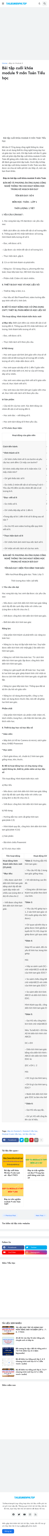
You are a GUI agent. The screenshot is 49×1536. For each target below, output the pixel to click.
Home (4, 63)
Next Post (39, 1215)
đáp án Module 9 (16, 63)
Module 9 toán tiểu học (11, 1134)
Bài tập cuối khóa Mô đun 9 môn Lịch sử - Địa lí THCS (12, 1172)
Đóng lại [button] (8, 1531)
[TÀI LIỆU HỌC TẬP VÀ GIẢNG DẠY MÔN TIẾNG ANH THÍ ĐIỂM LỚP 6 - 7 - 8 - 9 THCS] (8, 1330)
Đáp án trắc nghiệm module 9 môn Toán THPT (12, 1201)
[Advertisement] (24, 33)
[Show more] (41, 1140)
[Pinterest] (31, 1140)
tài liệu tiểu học (29, 1134)
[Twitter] (21, 1140)
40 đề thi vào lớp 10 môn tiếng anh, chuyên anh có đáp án (30, 1339)
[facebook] (13, 1514)
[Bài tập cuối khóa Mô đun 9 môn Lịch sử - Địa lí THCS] (12, 1161)
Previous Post (11, 1215)
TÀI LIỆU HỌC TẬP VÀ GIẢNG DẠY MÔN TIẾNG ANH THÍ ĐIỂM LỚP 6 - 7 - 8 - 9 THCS (31, 1329)
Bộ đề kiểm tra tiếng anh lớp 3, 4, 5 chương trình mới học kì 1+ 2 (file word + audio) (30, 1361)
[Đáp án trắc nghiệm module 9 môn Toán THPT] (12, 1189)
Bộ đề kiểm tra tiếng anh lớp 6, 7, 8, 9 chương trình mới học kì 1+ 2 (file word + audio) (31, 1372)
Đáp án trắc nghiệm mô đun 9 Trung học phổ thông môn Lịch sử (36, 1174)
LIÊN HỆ (24, 1526)
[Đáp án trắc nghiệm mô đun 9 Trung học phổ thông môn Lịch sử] (36, 1161)
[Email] (36, 1140)
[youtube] (24, 1514)
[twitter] (19, 1514)
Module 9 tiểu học (30, 1131)
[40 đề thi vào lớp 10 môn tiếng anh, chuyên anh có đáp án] (8, 1341)
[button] (3, 3)
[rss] (35, 1514)
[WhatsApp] (26, 1140)
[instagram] (30, 1514)
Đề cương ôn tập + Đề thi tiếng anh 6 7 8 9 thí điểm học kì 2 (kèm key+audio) (31, 1350)
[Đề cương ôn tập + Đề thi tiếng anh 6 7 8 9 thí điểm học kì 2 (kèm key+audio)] (8, 1351)
